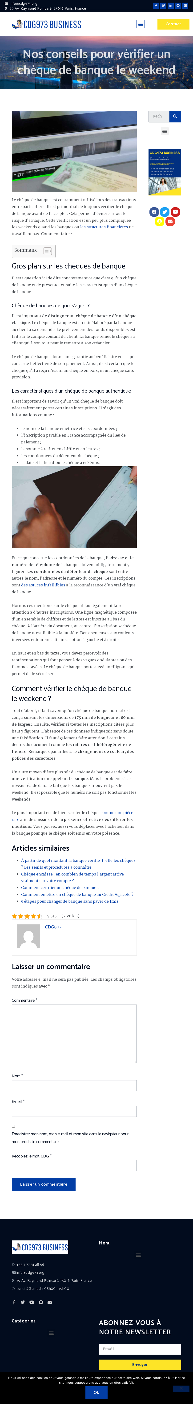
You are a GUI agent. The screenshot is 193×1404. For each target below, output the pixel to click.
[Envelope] (185, 6)
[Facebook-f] (156, 6)
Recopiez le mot (32, 1156)
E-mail (18, 1101)
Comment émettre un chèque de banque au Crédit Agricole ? (77, 895)
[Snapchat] (178, 6)
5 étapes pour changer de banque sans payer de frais (70, 901)
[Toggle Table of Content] (45, 251)
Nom (17, 1076)
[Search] (175, 116)
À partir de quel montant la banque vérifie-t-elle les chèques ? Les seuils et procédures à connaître (78, 864)
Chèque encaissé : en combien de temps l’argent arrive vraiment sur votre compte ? (72, 877)
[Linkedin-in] (171, 6)
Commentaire (24, 1000)
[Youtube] (175, 212)
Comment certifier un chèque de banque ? (60, 888)
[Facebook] (154, 212)
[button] (141, 24)
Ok (96, 1392)
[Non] (181, 1389)
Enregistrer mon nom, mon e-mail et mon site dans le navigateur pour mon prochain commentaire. (70, 1138)
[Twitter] (163, 6)
